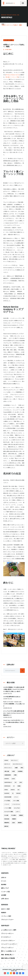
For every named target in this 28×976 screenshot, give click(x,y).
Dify (15, 782)
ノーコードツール (16, 804)
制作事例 (3, 884)
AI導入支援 (6, 771)
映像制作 (14, 819)
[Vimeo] (8, 973)
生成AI (13, 822)
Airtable (6, 760)
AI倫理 (16, 767)
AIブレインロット (8, 767)
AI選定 (15, 775)
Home (3, 24)
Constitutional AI (8, 782)
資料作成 (6, 826)
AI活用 (13, 771)
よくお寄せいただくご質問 (8, 930)
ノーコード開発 (7, 808)
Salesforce (6, 793)
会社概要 (3, 895)
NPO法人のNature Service (13, 74)
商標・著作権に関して (7, 955)
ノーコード (6, 804)
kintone (6, 789)
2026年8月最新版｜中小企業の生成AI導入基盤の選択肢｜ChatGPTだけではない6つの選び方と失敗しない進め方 (14, 689)
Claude (13, 778)
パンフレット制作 (6, 916)
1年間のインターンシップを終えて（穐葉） (13, 45)
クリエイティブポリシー (8, 940)
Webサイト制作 (5, 909)
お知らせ (3, 877)
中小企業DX (13, 815)
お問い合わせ (5, 899)
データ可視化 (7, 800)
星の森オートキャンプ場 (12, 77)
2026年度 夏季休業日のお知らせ (11, 696)
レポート (18, 811)
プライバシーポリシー (7, 933)
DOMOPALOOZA (7, 786)
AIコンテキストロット (17, 764)
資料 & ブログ (5, 888)
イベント (16, 797)
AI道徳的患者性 (7, 775)
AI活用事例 (20, 771)
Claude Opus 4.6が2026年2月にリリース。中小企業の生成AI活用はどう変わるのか (13, 722)
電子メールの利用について (8, 951)
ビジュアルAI (17, 808)
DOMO (21, 782)
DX (13, 786)
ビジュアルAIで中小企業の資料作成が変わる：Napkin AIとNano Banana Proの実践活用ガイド (13, 713)
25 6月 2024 (8, 49)
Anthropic (6, 778)
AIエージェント (14, 760)
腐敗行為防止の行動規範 (8, 958)
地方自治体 (6, 819)
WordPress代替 (7, 797)
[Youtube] (5, 973)
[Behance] (23, 973)
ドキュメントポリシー (7, 947)
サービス (3, 881)
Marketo (13, 789)
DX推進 (19, 786)
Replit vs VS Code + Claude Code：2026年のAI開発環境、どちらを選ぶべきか (14, 704)
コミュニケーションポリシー (9, 944)
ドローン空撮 (16, 800)
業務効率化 (6, 822)
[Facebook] (20, 973)
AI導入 (22, 767)
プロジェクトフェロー (7, 919)
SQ (12, 793)
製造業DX (20, 822)
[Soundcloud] (11, 973)
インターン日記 (8, 40)
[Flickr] (17, 973)
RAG (18, 789)
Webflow (18, 793)
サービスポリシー (6, 937)
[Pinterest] (14, 973)
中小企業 (6, 815)
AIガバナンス (7, 764)
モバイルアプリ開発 (8, 811)
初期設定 (21, 815)
